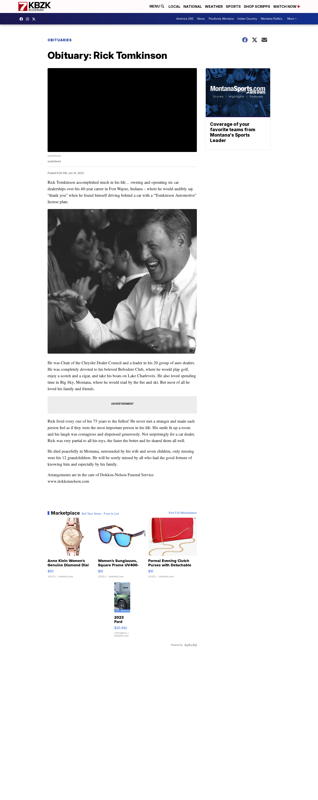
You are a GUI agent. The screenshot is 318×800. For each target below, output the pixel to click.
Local (174, 6)
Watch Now (285, 6)
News (201, 18)
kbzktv (28, 19)
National (192, 6)
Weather (214, 6)
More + (292, 18)
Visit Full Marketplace (183, 512)
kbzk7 (22, 19)
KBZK (35, 19)
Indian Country (247, 18)
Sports (233, 6)
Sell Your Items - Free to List (100, 513)
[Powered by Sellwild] (190, 645)
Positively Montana (221, 18)
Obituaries (60, 40)
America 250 (184, 18)
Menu (155, 6)
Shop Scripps (257, 6)
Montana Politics (272, 18)
